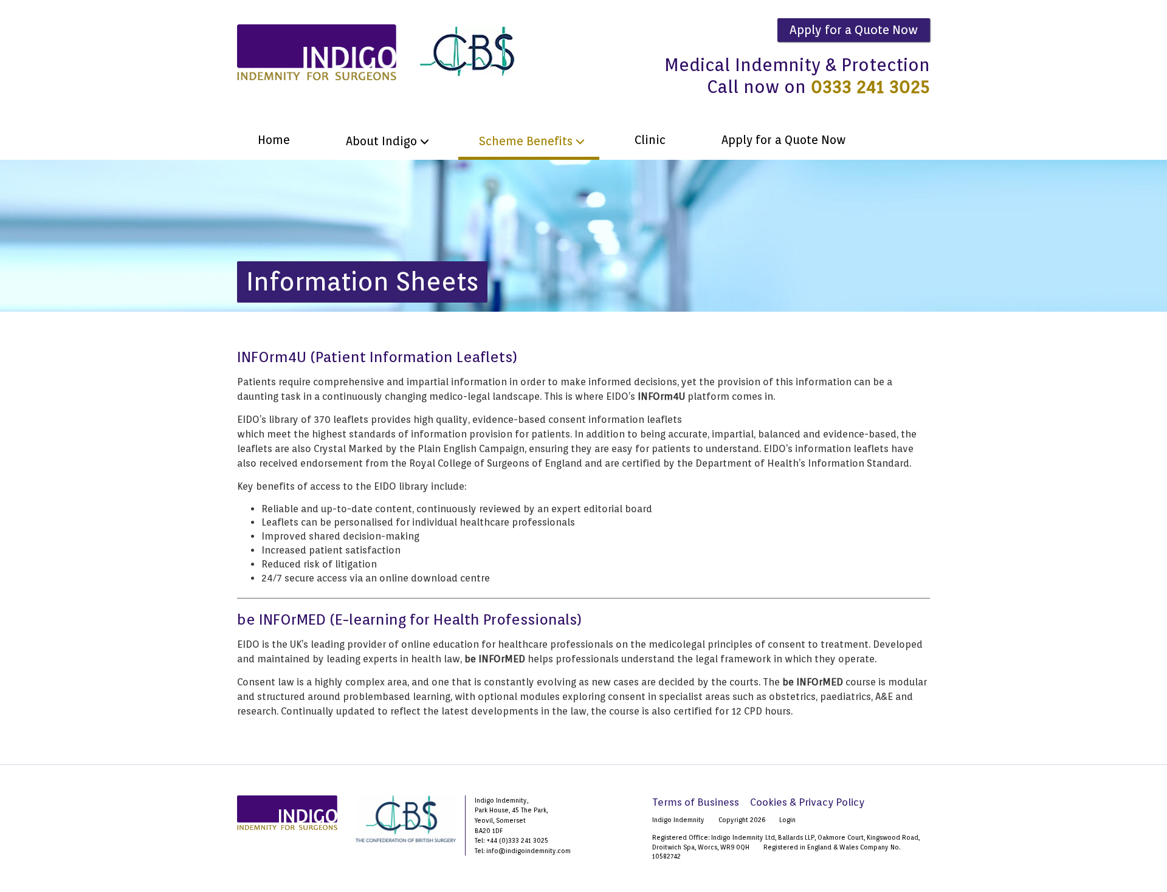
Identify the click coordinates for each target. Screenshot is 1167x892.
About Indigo (381, 141)
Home (274, 140)
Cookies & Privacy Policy (807, 802)
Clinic (650, 140)
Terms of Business (695, 802)
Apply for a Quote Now (854, 29)
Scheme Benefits (526, 141)
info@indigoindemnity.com (528, 850)
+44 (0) (497, 840)
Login (787, 819)
